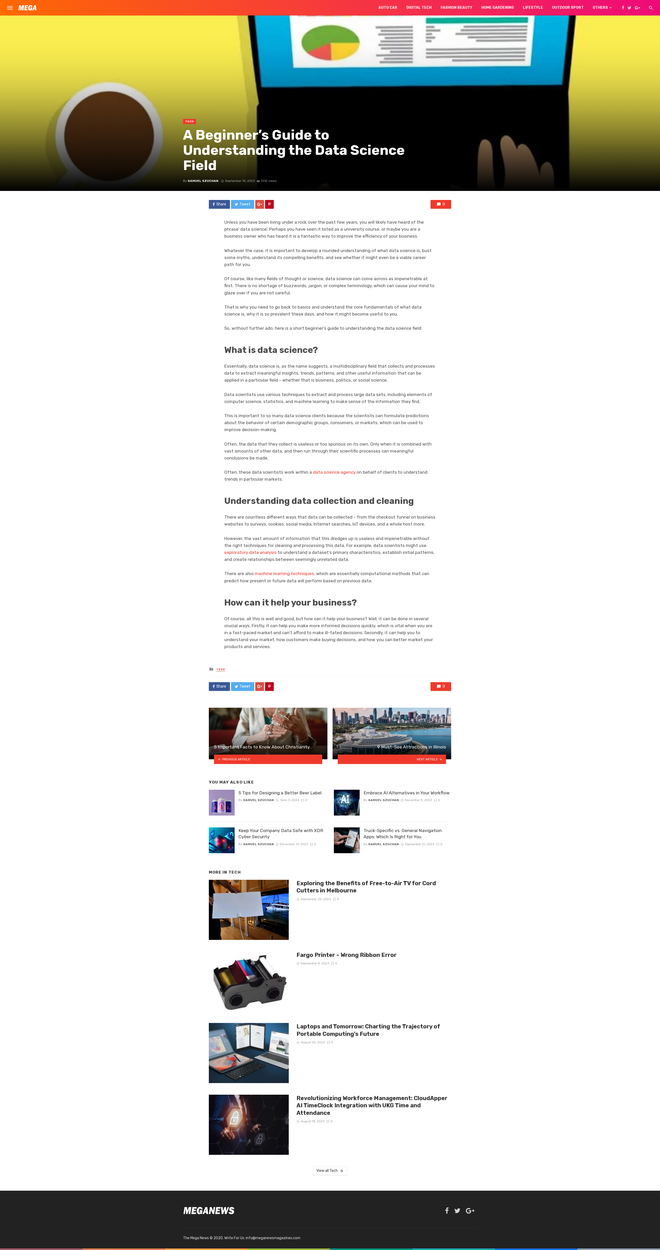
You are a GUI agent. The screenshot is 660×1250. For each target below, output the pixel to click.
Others (600, 7)
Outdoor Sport (568, 7)
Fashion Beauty (456, 7)
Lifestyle (533, 7)
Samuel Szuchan (203, 181)
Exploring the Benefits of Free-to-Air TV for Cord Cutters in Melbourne (366, 887)
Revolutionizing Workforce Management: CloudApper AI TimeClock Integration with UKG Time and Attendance (371, 1105)
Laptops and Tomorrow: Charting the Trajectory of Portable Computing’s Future (368, 1030)
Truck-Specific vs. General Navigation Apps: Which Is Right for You (403, 834)
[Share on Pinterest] (269, 204)
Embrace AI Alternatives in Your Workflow (407, 792)
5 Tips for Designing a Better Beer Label (279, 792)
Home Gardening (497, 7)
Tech (189, 121)
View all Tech (327, 1170)
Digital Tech (419, 7)
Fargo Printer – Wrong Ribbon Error (346, 955)
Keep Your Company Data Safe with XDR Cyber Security (280, 834)
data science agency (334, 472)
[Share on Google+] (259, 204)
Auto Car (387, 7)
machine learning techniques (284, 573)
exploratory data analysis (250, 552)
